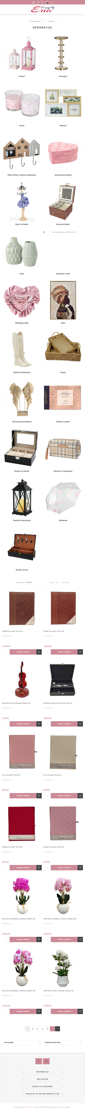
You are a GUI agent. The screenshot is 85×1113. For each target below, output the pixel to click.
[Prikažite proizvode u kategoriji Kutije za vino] (22, 547)
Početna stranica (35, 21)
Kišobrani (63, 520)
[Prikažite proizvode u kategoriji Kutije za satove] (22, 448)
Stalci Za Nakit (21, 224)
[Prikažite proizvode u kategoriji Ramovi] (63, 103)
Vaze (22, 273)
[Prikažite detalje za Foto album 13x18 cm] (22, 752)
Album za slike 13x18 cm (12, 631)
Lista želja (42, 2)
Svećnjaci (63, 76)
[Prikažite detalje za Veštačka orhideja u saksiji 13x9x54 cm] (22, 896)
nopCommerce (27, 1107)
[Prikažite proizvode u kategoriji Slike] (63, 300)
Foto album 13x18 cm (11, 775)
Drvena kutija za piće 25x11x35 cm (57, 703)
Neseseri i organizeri (63, 471)
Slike (63, 323)
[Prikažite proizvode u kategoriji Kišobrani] (63, 498)
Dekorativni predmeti (22, 421)
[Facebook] (38, 1061)
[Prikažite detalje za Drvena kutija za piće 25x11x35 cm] (63, 680)
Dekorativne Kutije (63, 175)
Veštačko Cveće (63, 273)
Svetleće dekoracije (22, 520)
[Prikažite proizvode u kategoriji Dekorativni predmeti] (22, 399)
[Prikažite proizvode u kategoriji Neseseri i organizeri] (63, 448)
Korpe (63, 372)
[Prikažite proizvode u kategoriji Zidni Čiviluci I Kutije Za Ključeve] (22, 152)
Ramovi (63, 125)
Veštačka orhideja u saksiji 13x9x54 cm (18, 919)
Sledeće (52, 1028)
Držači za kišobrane (22, 372)
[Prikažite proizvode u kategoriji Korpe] (63, 349)
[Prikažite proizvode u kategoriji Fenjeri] (22, 53)
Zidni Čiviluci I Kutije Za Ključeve (22, 175)
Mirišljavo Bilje (22, 323)
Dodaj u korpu (22, 652)
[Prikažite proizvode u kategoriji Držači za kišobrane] (22, 349)
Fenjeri (22, 76)
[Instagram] (46, 1061)
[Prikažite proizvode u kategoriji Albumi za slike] (63, 399)
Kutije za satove (22, 471)
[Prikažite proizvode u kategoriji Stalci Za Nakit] (22, 201)
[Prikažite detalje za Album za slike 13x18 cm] (22, 608)
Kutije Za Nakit (63, 224)
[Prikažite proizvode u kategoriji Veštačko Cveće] (63, 251)
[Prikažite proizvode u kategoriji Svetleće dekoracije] (22, 498)
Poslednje (57, 1028)
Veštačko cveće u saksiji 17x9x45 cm (58, 991)
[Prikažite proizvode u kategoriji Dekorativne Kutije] (63, 152)
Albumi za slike (63, 421)
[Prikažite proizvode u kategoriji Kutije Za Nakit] (63, 201)
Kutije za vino (22, 570)
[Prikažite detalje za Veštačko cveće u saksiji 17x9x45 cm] (63, 967)
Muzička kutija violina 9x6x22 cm (16, 703)
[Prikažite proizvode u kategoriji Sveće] (22, 103)
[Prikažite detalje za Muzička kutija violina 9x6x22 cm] (22, 680)
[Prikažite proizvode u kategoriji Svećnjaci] (63, 53)
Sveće (21, 125)
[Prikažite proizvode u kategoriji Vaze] (22, 251)
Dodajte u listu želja (39, 652)
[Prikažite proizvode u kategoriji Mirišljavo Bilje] (22, 300)
